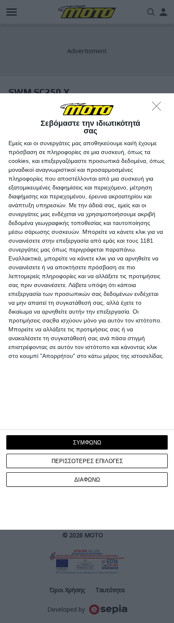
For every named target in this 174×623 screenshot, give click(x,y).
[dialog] (87, 311)
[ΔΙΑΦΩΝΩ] (159, 108)
